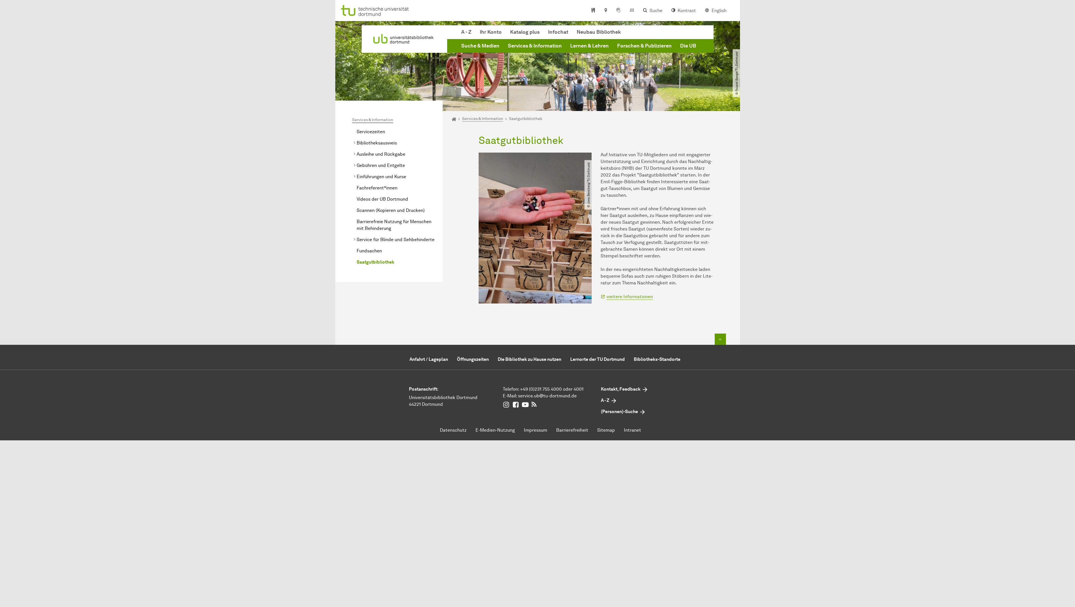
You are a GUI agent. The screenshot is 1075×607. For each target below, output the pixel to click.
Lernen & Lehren (589, 46)
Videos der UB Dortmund (382, 199)
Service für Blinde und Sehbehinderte (395, 239)
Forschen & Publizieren (644, 46)
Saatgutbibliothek (375, 262)
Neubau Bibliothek (599, 32)
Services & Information (535, 46)
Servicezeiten (371, 131)
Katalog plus (525, 32)
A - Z (466, 32)
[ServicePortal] (618, 10)
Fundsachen (369, 250)
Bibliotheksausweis (377, 143)
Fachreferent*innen (377, 188)
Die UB (688, 46)
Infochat (558, 32)
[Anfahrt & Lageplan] (605, 10)
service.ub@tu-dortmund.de (547, 395)
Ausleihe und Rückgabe (381, 154)
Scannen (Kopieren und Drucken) (391, 210)
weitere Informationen (629, 296)
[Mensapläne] (593, 10)
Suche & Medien (480, 46)
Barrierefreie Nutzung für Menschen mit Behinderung (394, 225)
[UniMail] (632, 10)
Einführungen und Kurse (381, 176)
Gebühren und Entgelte (381, 165)
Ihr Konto (491, 32)
